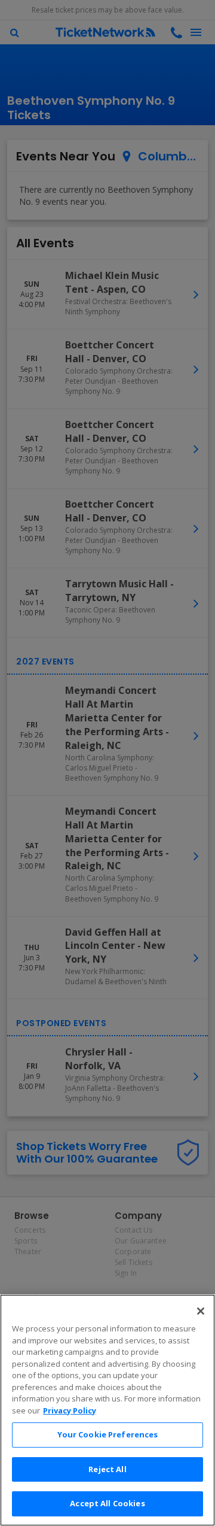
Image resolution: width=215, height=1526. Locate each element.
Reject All (107, 1469)
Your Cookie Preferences (107, 1434)
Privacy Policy (69, 1410)
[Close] (201, 1311)
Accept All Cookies (107, 1503)
